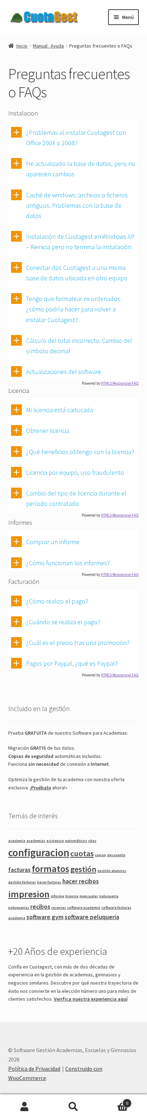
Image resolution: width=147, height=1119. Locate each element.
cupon (100, 855)
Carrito (113, 1100)
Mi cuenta (24, 1107)
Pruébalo (41, 787)
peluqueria (108, 896)
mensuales (89, 896)
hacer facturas (49, 882)
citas (92, 840)
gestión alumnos (111, 870)
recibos (40, 907)
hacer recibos (80, 881)
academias (35, 840)
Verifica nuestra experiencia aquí (91, 999)
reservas (58, 907)
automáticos (76, 840)
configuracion (38, 852)
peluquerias (18, 907)
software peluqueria (92, 917)
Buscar (73, 1107)
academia (16, 840)
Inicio (21, 46)
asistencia (55, 840)
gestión (83, 869)
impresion (29, 894)
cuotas (82, 853)
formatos (50, 868)
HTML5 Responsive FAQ (120, 383)
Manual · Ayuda (48, 46)
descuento (116, 855)
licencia (71, 896)
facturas (19, 870)
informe (57, 896)
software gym (45, 917)
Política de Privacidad (34, 1068)
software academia (83, 907)
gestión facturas (22, 882)
